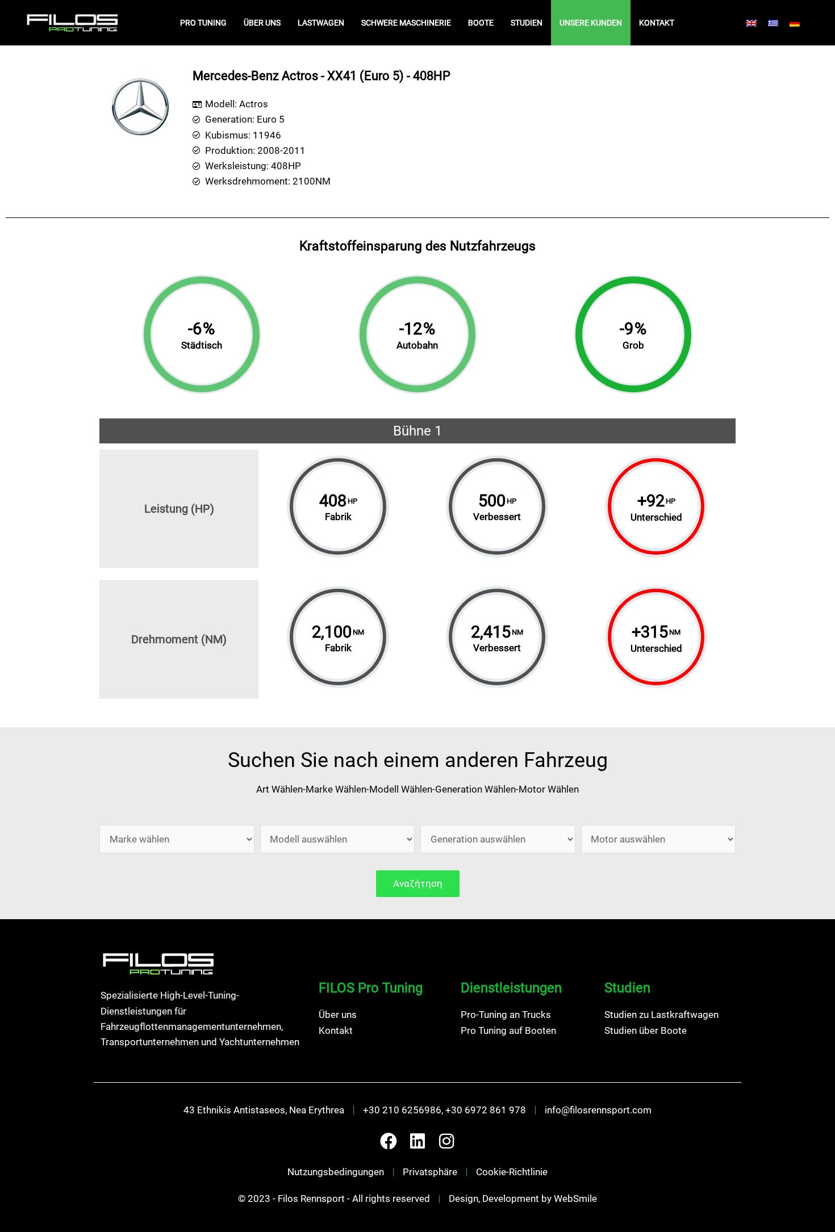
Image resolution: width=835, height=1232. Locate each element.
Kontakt (656, 22)
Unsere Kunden (591, 22)
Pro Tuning (203, 22)
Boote (481, 22)
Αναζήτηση (417, 883)
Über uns (262, 22)
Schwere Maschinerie (406, 22)
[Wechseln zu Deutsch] (794, 23)
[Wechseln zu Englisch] (751, 23)
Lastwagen (321, 22)
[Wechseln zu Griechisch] (773, 23)
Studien (526, 22)
